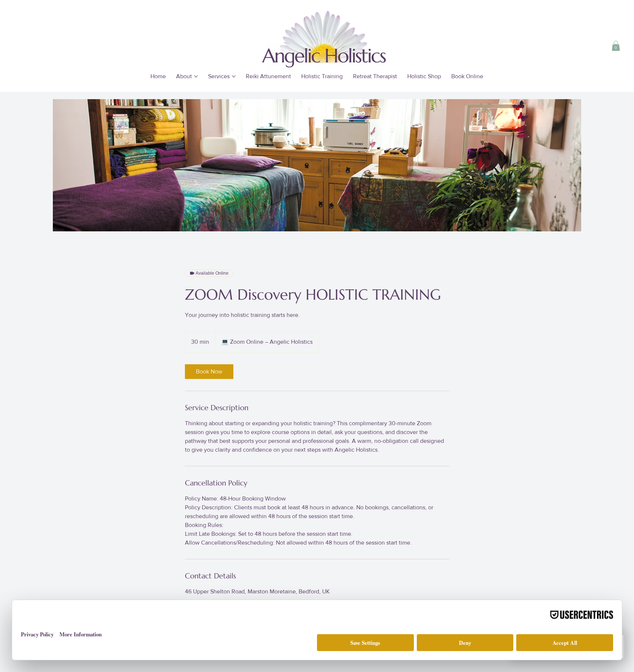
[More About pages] (196, 76)
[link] (209, 371)
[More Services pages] (234, 76)
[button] (616, 46)
